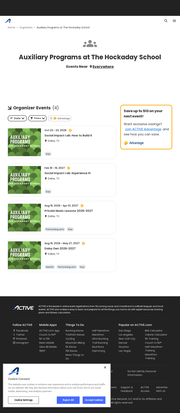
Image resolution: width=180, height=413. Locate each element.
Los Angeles (126, 334)
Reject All (68, 400)
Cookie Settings (23, 400)
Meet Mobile (46, 343)
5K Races (71, 347)
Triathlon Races (75, 334)
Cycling (70, 338)
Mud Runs (98, 347)
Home (11, 27)
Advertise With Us (162, 389)
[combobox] (17, 118)
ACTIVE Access (145, 389)
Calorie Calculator (156, 334)
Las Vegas (125, 351)
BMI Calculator (154, 330)
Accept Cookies (94, 400)
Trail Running (100, 343)
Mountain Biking (75, 343)
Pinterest (21, 338)
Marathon (98, 334)
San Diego (125, 330)
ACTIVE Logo (20, 306)
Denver (123, 343)
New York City (127, 338)
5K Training (151, 338)
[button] (37, 118)
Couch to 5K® (47, 334)
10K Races (71, 351)
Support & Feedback (127, 389)
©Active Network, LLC (115, 399)
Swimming (98, 351)
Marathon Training (151, 356)
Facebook (22, 330)
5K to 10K (44, 338)
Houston (124, 347)
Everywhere (103, 66)
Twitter (20, 334)
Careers (112, 387)
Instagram (22, 343)
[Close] (105, 367)
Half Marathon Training (153, 348)
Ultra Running (100, 338)
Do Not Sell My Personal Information (142, 373)
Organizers (26, 27)
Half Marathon (101, 330)
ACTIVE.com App (49, 330)
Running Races (74, 330)
